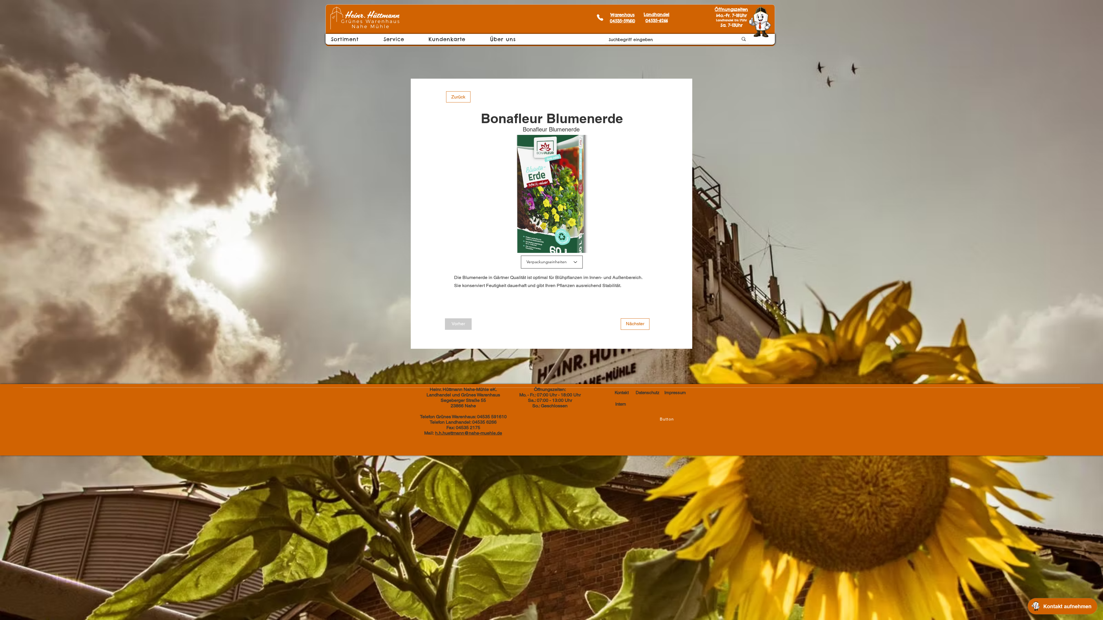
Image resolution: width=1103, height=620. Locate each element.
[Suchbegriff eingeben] (743, 39)
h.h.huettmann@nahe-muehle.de (468, 433)
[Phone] (600, 17)
